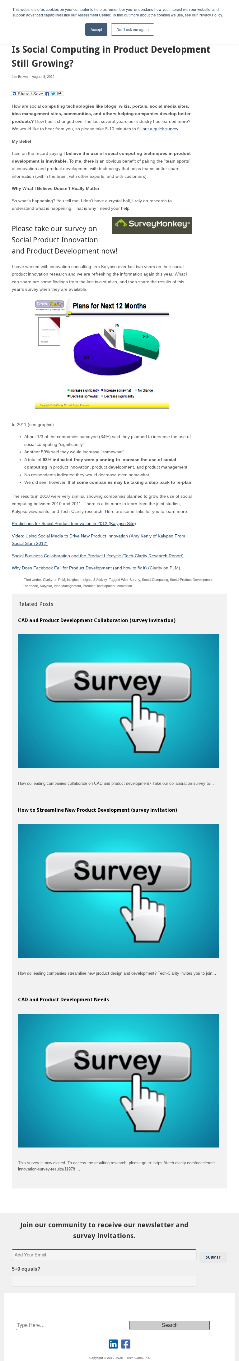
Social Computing (155, 580)
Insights (73, 580)
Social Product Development (191, 580)
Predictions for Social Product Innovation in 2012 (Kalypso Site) (74, 523)
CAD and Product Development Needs (63, 1000)
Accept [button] (96, 29)
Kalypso (46, 586)
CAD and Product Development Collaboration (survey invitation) (97, 620)
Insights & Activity (94, 580)
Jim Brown (20, 77)
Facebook (30, 586)
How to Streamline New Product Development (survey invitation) (97, 810)
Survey (134, 580)
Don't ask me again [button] (132, 29)
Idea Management (67, 586)
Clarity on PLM (54, 580)
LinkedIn (113, 1344)
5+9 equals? (26, 1269)
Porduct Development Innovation (107, 586)
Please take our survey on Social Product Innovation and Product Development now (63, 239)
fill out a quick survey (157, 128)
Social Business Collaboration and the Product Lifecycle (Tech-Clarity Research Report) (98, 555)
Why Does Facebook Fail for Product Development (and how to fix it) (79, 567)
